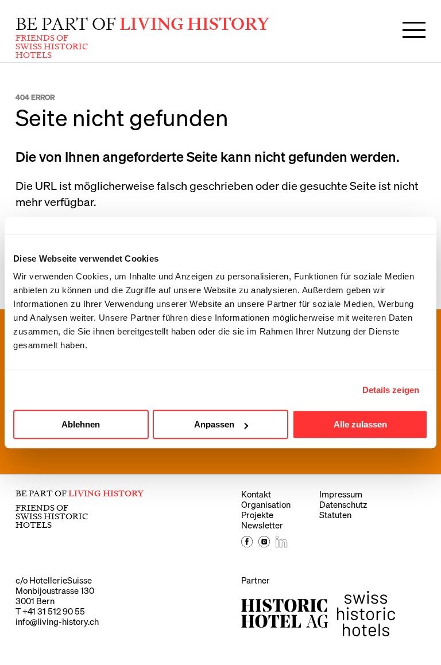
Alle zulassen (360, 424)
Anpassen (214, 424)
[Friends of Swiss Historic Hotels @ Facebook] (247, 544)
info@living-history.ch (57, 621)
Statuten (335, 515)
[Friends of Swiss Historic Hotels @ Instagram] (264, 544)
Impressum (340, 494)
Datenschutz (343, 504)
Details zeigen (390, 390)
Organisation (266, 504)
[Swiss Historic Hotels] (366, 613)
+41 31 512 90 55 (53, 611)
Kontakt (256, 494)
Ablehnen (80, 424)
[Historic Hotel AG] (284, 613)
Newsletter (262, 525)
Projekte (257, 514)
